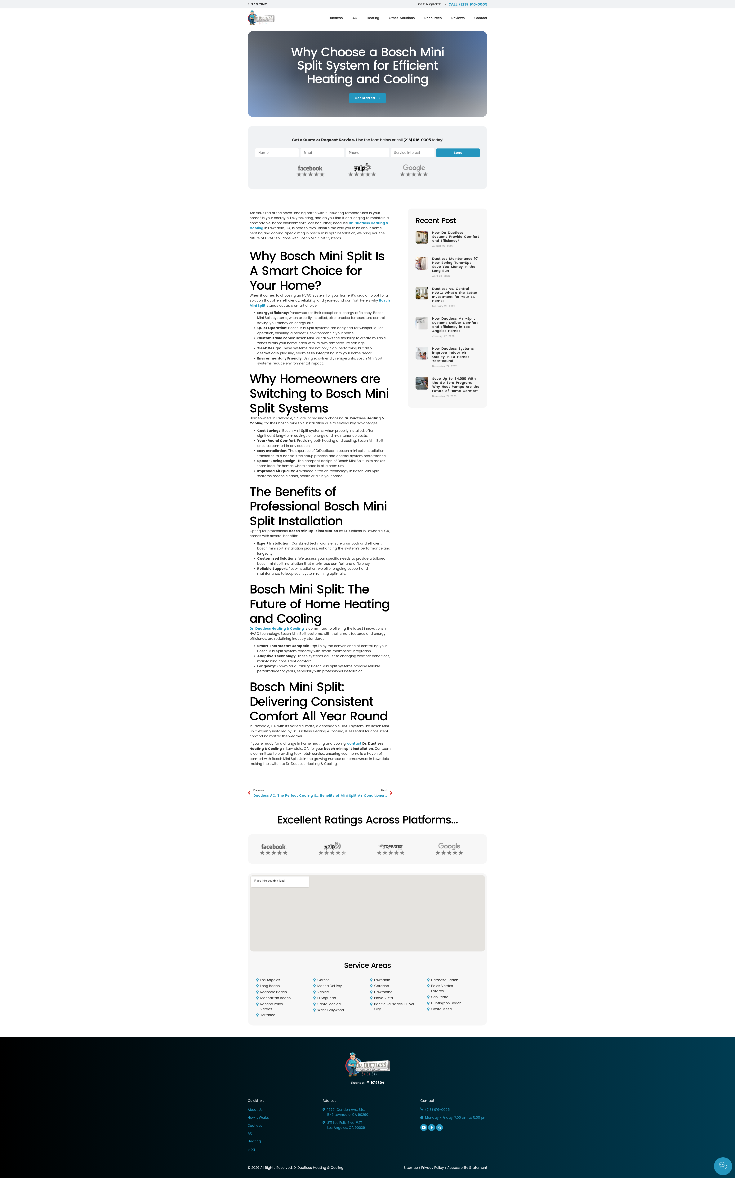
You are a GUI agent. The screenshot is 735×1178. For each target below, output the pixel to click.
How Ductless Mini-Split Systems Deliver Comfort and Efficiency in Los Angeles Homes (455, 324)
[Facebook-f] (431, 1127)
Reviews (458, 18)
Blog (251, 1149)
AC (354, 18)
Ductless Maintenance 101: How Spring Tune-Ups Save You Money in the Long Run (455, 264)
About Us (255, 1109)
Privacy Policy (432, 1167)
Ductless (336, 18)
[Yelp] (439, 1127)
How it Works (258, 1117)
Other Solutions (402, 18)
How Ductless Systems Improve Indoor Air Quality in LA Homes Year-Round (453, 354)
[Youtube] (423, 1127)
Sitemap (411, 1167)
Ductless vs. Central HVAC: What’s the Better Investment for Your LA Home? (454, 294)
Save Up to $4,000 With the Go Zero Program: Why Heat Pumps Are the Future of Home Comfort (455, 384)
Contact (480, 18)
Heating (373, 18)
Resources (433, 18)
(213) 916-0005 (417, 139)
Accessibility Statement (467, 1167)
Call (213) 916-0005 (467, 4)
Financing (258, 4)
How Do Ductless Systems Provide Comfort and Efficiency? (455, 236)
